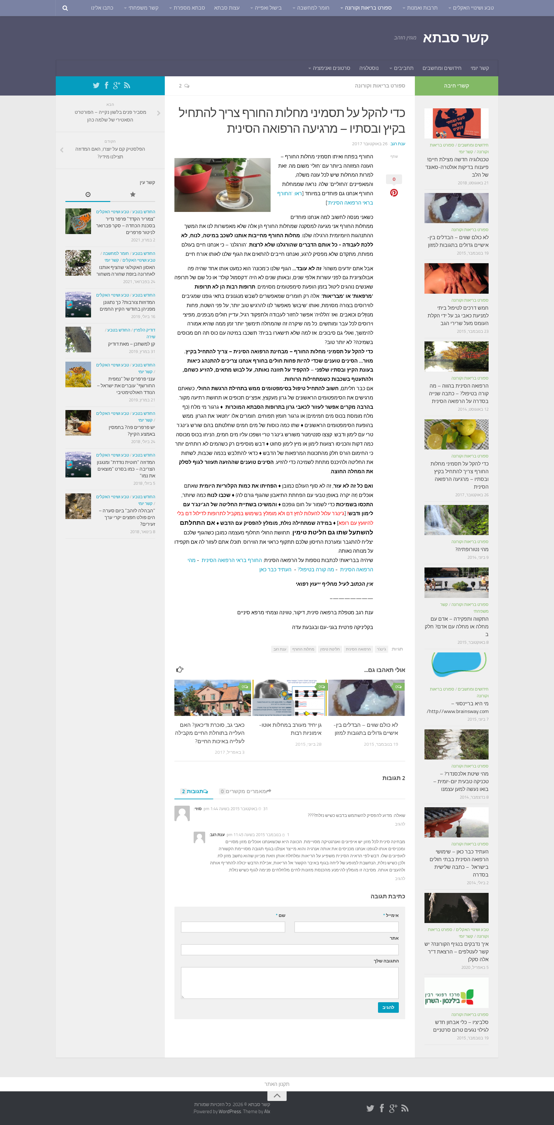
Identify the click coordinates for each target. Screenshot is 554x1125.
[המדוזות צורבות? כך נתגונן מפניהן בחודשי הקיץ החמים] (78, 304)
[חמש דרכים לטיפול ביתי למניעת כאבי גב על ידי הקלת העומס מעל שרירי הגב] (456, 278)
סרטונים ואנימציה (331, 68)
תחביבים (404, 68)
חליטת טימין (330, 649)
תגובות (192, 791)
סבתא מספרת (189, 8)
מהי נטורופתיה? (472, 549)
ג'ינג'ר (381, 649)
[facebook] (106, 85)
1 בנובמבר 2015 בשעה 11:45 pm (258, 834)
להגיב (400, 824)
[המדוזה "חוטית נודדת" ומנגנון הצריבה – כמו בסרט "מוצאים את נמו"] (78, 464)
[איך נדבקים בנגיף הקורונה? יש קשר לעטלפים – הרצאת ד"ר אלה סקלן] (456, 908)
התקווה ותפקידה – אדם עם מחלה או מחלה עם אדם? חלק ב (457, 626)
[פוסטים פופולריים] (132, 195)
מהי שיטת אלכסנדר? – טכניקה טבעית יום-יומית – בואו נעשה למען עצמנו (461, 781)
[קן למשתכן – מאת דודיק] (78, 339)
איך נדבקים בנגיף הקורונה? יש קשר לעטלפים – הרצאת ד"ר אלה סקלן (456, 951)
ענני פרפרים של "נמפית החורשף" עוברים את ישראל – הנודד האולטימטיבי (126, 385)
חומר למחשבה (313, 8)
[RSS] (127, 85)
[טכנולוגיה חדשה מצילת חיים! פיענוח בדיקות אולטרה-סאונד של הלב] (456, 123)
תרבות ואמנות (422, 8)
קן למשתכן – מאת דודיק (131, 344)
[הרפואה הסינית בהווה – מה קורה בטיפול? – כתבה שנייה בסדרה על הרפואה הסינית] (456, 356)
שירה (151, 336)
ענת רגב (397, 144)
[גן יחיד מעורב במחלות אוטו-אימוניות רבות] (289, 698)
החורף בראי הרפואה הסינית (232, 560)
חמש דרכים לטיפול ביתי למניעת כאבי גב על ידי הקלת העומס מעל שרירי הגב (458, 315)
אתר (394, 938)
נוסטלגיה (369, 68)
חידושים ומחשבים (442, 68)
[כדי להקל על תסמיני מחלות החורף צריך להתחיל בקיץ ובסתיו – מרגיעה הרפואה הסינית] (456, 434)
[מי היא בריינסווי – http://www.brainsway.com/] (456, 667)
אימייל (391, 915)
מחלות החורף (303, 649)
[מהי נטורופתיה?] (456, 520)
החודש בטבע (143, 211)
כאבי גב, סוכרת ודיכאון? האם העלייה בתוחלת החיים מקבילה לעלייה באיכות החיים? (210, 733)
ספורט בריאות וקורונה (368, 8)
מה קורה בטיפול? (316, 570)
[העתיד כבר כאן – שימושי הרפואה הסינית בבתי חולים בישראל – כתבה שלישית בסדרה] (456, 822)
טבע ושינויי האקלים (473, 8)
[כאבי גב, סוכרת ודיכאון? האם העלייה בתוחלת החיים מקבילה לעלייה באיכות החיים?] (212, 698)
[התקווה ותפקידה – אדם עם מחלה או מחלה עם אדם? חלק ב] (456, 582)
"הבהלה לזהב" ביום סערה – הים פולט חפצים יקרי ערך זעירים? (127, 517)
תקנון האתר (277, 1084)
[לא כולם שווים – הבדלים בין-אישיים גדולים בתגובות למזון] (366, 698)
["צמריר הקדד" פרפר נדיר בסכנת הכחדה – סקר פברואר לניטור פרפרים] (78, 221)
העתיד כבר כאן (275, 570)
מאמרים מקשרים (243, 791)
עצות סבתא (226, 8)
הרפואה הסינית (358, 649)
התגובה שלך (386, 961)
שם (280, 915)
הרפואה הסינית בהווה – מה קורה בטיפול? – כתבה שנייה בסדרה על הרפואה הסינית (459, 393)
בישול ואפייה (268, 8)
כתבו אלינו (102, 8)
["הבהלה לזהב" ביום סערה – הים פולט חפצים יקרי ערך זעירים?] (78, 506)
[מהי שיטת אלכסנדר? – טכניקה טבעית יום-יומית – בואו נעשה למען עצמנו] (456, 744)
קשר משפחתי (143, 8)
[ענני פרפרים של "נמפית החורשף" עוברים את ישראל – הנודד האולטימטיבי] (78, 374)
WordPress (230, 1111)
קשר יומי (480, 68)
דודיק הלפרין (144, 330)
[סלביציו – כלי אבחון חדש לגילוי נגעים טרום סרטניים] (456, 993)
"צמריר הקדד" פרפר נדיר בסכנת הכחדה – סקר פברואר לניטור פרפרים (125, 225)
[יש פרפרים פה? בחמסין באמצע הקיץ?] (78, 423)
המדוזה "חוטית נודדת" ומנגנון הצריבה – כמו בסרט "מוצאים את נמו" (126, 469)
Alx (267, 1111)
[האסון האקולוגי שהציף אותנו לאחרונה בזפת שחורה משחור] (78, 263)
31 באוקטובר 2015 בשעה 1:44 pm (236, 808)
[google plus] (117, 85)
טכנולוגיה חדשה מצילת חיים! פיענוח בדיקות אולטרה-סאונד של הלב (457, 167)
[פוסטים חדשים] (87, 195)
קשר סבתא (456, 38)
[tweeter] (96, 85)
